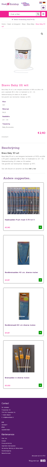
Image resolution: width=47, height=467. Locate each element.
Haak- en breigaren (13, 24)
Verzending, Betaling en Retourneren (12, 448)
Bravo (23, 24)
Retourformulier (6, 453)
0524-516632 (7, 415)
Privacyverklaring (7, 443)
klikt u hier (32, 169)
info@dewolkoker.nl (8, 417)
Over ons (4, 438)
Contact (4, 441)
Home (4, 24)
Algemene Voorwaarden (9, 446)
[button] (42, 34)
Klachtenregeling (6, 450)
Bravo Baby (30, 24)
